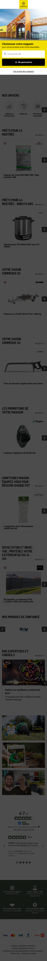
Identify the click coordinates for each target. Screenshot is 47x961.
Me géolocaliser (25, 62)
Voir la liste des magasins (23, 71)
